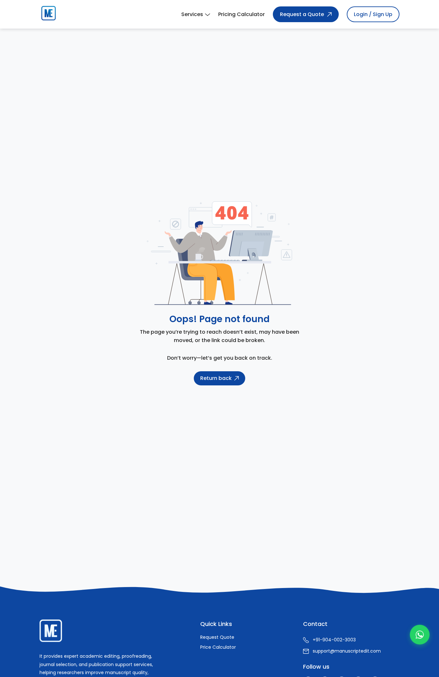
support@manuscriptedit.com (347, 651)
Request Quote (217, 637)
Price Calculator (218, 647)
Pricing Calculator (241, 14)
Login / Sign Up (373, 14)
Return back (216, 378)
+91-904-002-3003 (334, 640)
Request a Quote (302, 14)
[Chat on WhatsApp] (419, 634)
